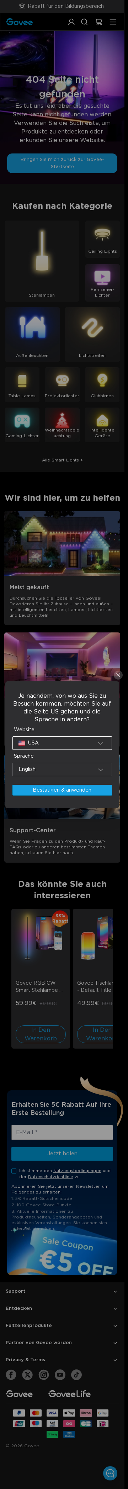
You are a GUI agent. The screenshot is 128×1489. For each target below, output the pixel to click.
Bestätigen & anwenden (62, 790)
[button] (62, 743)
